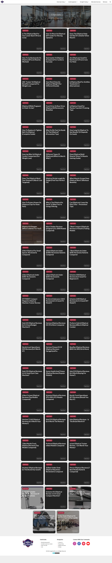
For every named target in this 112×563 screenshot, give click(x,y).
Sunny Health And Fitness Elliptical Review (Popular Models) (55, 373)
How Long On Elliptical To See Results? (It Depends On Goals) (79, 132)
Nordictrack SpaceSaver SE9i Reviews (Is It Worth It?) (31, 349)
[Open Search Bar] (110, 2)
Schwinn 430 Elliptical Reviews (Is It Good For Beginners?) (78, 277)
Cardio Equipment (72, 2)
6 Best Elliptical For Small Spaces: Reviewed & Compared (31, 253)
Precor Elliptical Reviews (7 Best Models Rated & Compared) (80, 470)
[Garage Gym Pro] (2, 2)
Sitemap (59, 546)
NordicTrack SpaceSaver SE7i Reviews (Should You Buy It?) (79, 397)
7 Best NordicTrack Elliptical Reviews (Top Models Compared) (30, 445)
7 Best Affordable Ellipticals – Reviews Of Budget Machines (30, 494)
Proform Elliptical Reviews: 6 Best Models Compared (56, 445)
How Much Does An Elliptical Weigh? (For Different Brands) (54, 84)
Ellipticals (25, 30)
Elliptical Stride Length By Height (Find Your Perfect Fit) (55, 180)
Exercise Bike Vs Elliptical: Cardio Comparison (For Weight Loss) (31, 156)
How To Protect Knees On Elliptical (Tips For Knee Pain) (31, 204)
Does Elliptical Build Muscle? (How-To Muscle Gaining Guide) (79, 156)
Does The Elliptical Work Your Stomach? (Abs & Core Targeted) (32, 180)
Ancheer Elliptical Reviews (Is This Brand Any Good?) (32, 469)
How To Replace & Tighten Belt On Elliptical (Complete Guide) (32, 132)
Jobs (42, 546)
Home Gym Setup (61, 2)
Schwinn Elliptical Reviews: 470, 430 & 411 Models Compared (56, 397)
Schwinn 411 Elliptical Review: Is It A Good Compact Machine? (54, 494)
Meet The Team (44, 545)
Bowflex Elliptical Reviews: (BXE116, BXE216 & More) (80, 348)
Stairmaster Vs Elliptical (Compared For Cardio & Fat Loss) (55, 60)
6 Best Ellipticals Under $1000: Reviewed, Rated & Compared (55, 253)
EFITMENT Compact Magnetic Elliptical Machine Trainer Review (31, 301)
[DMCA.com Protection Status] (56, 553)
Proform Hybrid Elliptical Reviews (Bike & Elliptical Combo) (79, 325)
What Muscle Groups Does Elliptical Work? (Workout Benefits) (79, 180)
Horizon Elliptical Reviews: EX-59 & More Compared (56, 324)
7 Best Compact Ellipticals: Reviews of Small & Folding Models (79, 228)
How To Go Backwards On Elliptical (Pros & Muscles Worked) (31, 60)
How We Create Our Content (46, 543)
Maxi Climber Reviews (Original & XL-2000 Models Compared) (56, 228)
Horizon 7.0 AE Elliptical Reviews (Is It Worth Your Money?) (31, 421)
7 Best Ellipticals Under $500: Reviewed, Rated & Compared (79, 253)
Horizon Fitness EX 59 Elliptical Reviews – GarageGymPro (54, 349)
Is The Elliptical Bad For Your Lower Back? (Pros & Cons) (31, 36)
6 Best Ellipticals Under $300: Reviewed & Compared (30, 277)
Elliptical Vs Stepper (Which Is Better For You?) (31, 228)
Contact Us (60, 542)
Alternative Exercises (96, 2)
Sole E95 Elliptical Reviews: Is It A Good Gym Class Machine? (32, 373)
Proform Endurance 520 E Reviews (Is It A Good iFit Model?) (55, 301)
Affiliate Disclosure (62, 545)
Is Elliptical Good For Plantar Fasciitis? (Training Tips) (79, 108)
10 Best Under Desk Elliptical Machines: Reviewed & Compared (54, 470)
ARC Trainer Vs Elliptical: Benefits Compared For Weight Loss (31, 84)
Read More (39, 48)
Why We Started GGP (45, 542)
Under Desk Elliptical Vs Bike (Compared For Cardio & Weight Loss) (68, 518)
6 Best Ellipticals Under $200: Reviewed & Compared (54, 277)
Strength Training (84, 2)
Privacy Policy (61, 543)
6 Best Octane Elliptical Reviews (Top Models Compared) (30, 397)
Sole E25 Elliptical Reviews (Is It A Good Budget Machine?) (32, 325)
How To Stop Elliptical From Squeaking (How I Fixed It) (44, 517)
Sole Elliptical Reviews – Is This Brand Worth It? (79, 420)
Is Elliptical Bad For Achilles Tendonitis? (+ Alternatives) (80, 84)
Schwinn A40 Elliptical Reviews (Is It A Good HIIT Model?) (79, 301)
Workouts (105, 2)
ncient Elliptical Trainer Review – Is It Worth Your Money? (79, 445)
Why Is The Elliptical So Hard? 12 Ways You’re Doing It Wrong (54, 204)
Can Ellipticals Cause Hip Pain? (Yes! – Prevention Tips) (79, 204)
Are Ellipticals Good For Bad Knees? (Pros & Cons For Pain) (79, 60)
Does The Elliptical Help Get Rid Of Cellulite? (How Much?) (79, 36)
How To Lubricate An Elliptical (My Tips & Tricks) (80, 493)
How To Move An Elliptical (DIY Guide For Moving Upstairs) (55, 36)
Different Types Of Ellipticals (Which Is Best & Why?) (55, 156)
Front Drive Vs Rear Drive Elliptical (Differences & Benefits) (55, 108)
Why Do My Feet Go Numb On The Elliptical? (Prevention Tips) (55, 132)
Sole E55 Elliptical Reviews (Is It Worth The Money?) (56, 420)
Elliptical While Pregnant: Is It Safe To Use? (31, 107)
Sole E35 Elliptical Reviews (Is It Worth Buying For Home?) (79, 373)
